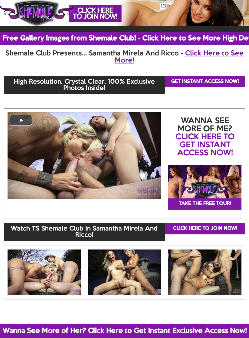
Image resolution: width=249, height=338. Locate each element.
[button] (21, 120)
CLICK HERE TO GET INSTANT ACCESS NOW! (205, 145)
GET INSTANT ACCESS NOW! (205, 82)
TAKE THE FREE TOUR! (205, 204)
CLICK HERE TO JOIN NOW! (205, 228)
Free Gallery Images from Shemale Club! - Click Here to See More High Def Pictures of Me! (126, 38)
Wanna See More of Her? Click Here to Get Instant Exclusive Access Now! (125, 331)
